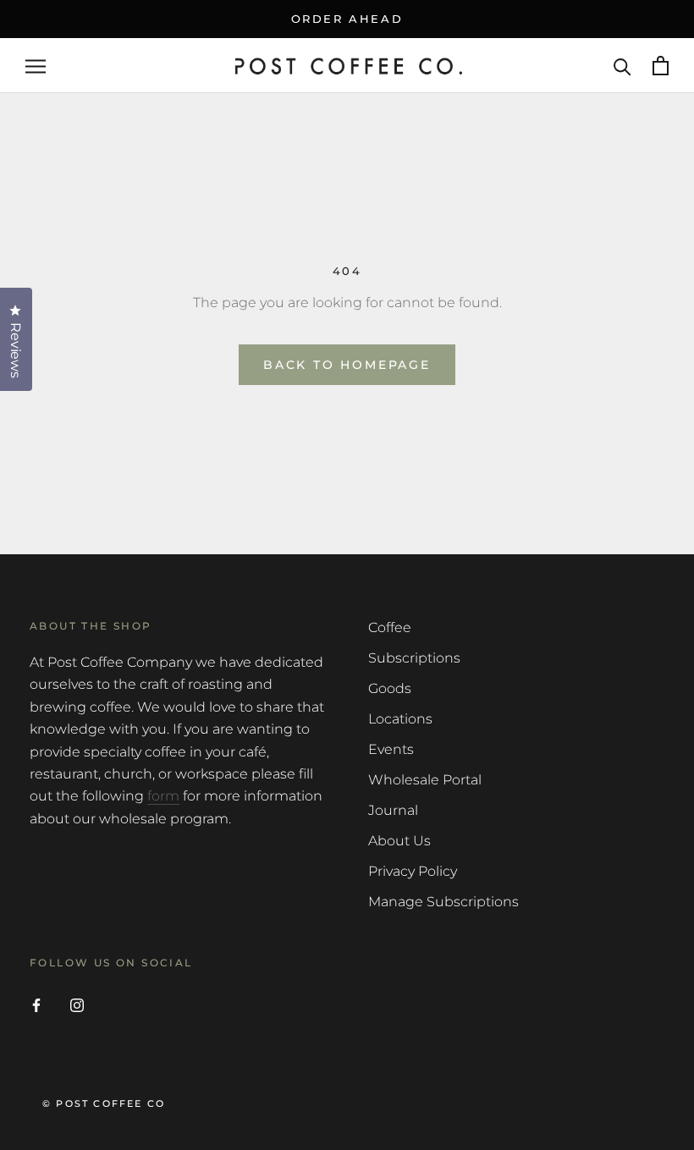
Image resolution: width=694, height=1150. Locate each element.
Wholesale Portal (425, 780)
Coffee (389, 627)
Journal (393, 810)
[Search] (622, 65)
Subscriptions (414, 658)
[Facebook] (36, 1004)
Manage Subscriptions (443, 902)
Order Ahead (347, 18)
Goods (389, 688)
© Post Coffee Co (103, 1103)
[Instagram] (77, 1004)
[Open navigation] (35, 65)
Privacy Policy (412, 871)
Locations (400, 719)
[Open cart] (661, 65)
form (163, 796)
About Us (399, 841)
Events (391, 749)
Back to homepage (347, 364)
